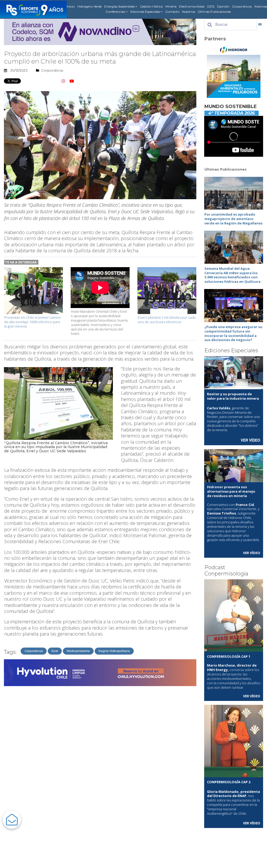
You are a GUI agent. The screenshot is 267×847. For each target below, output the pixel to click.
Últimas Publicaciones (214, 12)
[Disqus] (100, 754)
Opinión (223, 6)
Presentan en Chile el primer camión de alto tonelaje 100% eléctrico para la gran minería (32, 322)
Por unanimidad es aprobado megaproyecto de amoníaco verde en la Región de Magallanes (233, 218)
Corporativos (242, 6)
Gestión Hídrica (151, 6)
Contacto (172, 12)
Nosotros (188, 12)
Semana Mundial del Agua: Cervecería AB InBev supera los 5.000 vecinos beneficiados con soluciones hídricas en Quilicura (232, 275)
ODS (210, 6)
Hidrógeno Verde (89, 6)
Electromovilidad (191, 6)
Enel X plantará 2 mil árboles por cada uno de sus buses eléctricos (167, 319)
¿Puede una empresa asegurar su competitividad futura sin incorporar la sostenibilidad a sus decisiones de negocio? (233, 333)
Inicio (71, 6)
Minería (171, 6)
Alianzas (260, 6)
